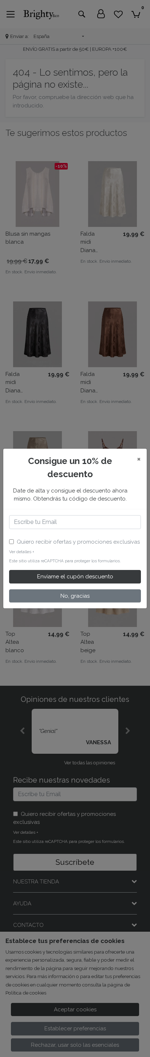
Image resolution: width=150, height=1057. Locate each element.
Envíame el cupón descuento (75, 576)
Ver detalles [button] (21, 551)
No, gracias (75, 596)
